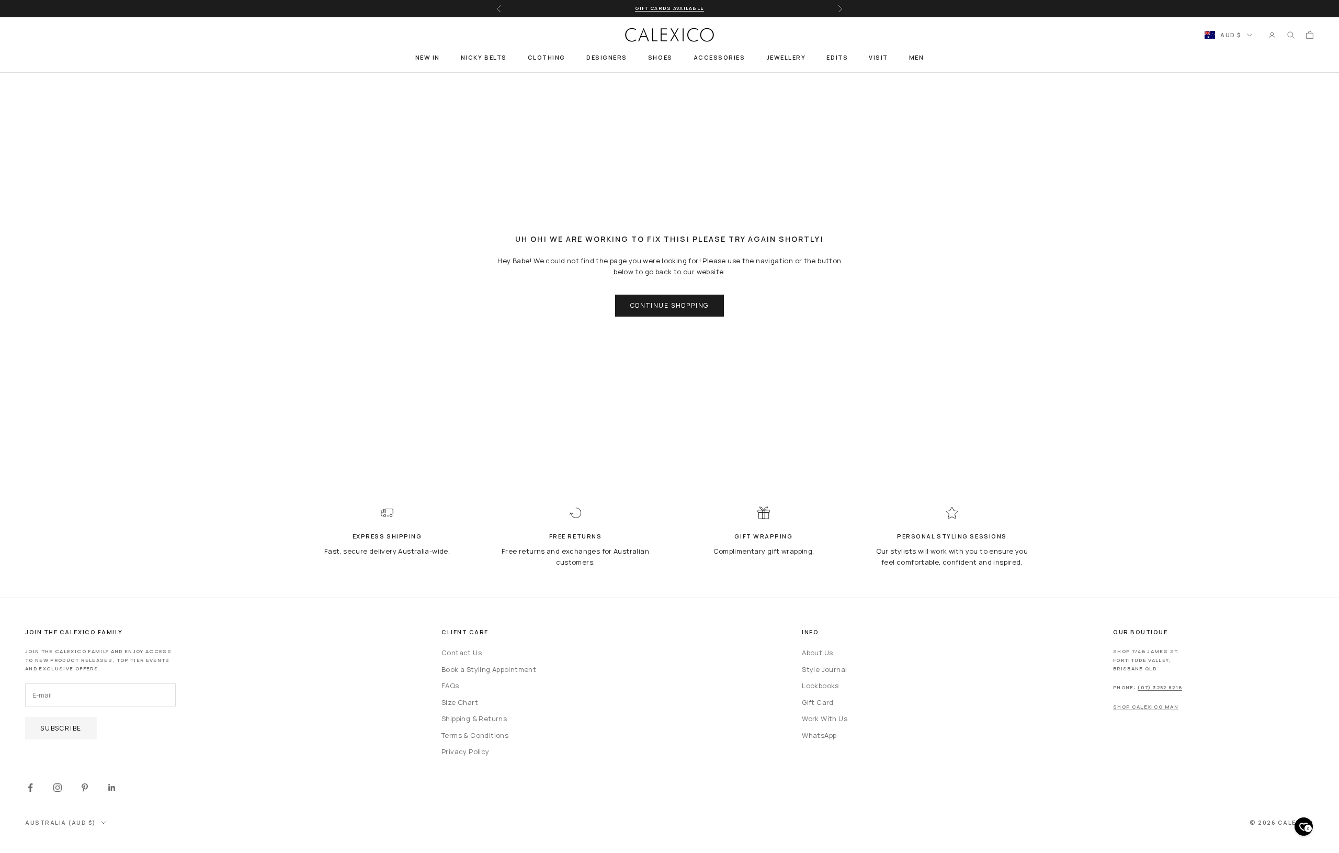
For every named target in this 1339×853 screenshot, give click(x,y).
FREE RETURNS (575, 536)
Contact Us (461, 652)
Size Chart (459, 702)
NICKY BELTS (484, 57)
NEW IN (427, 57)
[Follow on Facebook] (30, 787)
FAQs (450, 685)
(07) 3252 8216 (1160, 687)
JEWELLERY (786, 57)
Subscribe (61, 728)
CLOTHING (546, 57)
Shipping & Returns (474, 718)
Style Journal (824, 669)
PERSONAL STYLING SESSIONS (952, 536)
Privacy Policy (465, 751)
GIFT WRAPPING (763, 536)
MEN (916, 57)
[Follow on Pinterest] (85, 787)
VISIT (878, 57)
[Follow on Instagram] (57, 787)
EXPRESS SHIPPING (387, 536)
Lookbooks (820, 685)
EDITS (837, 57)
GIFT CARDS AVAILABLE (669, 8)
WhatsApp (819, 735)
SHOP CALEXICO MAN (1145, 706)
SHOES (660, 57)
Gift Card (818, 702)
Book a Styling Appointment (488, 669)
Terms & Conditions (474, 735)
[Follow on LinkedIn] (112, 787)
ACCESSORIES (719, 57)
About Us (817, 652)
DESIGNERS (606, 57)
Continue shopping (669, 305)
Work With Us (824, 718)
